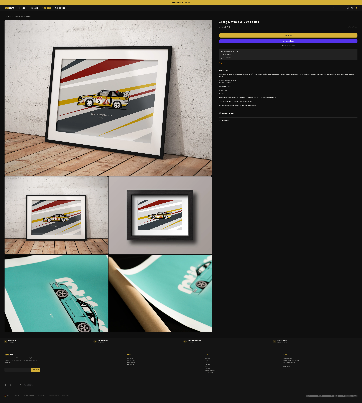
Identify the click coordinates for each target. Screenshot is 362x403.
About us (207, 364)
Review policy (65, 395)
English (340, 8)
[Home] (5, 16)
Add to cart (288, 35)
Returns (207, 360)
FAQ (206, 362)
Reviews (207, 368)
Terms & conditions (53, 395)
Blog (206, 366)
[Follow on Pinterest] (15, 385)
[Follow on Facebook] (5, 385)
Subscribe (36, 370)
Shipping (207, 358)
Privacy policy (41, 395)
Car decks (21, 8)
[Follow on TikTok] (20, 385)
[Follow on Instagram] (10, 385)
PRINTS (9, 16)
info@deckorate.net (289, 362)
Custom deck (46, 8)
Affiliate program (210, 370)
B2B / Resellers (209, 372)
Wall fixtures (60, 8)
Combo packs (33, 8)
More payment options (288, 46)
